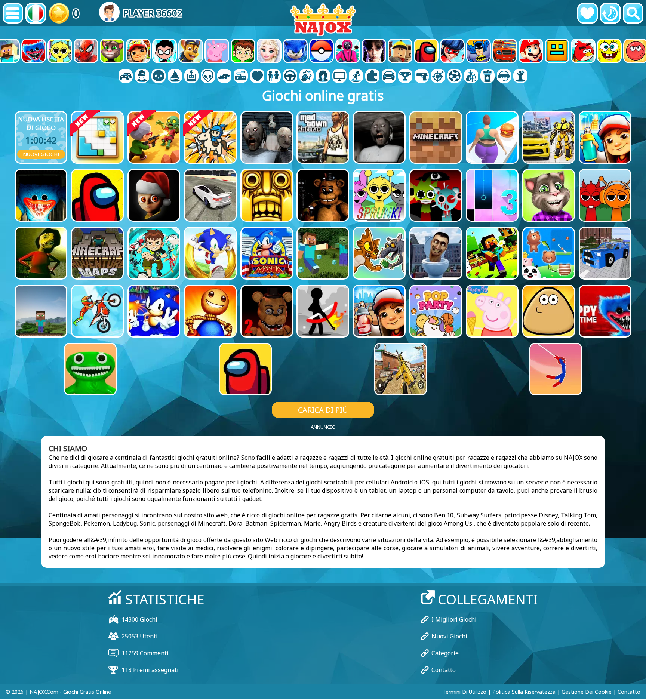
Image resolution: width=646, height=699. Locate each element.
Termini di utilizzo (464, 691)
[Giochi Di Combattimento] (306, 76)
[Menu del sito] (13, 13)
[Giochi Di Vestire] (273, 76)
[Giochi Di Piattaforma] (356, 76)
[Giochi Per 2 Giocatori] (125, 76)
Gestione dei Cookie (587, 691)
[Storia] (610, 13)
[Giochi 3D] (142, 76)
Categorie (445, 653)
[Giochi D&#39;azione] (158, 76)
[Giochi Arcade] (191, 76)
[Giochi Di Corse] (389, 76)
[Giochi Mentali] (208, 76)
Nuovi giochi (41, 154)
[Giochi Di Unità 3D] (504, 76)
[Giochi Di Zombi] (520, 76)
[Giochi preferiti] (587, 13)
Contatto (443, 670)
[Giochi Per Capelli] (323, 76)
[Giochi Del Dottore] (257, 76)
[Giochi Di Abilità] (438, 76)
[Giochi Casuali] (241, 76)
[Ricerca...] (633, 13)
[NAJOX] (323, 19)
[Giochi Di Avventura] (175, 76)
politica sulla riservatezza (524, 691)
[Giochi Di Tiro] (421, 76)
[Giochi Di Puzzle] (372, 76)
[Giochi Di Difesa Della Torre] (487, 76)
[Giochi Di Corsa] (405, 76)
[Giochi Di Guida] (290, 76)
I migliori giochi (454, 619)
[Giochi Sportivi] (454, 76)
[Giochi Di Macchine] (224, 76)
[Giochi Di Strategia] (471, 76)
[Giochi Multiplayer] (339, 76)
